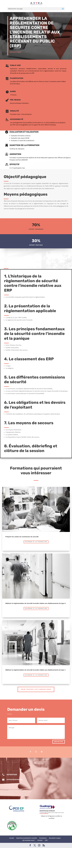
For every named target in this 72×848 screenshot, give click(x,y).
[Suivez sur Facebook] (30, 751)
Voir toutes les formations (36, 689)
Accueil (11, 838)
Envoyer (58, 741)
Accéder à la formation (36, 541)
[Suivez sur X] (36, 751)
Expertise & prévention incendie (26, 838)
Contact (39, 840)
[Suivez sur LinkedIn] (41, 751)
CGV (46, 840)
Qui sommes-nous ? (28, 840)
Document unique (55, 838)
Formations (43, 838)
